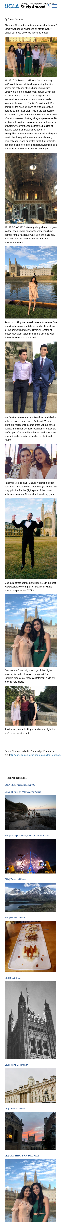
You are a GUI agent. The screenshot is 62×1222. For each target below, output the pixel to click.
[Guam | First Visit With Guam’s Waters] (30, 812)
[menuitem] (46, 6)
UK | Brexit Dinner (13, 978)
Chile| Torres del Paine (15, 879)
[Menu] (53, 6)
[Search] (46, 6)
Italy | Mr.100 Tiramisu (15, 917)
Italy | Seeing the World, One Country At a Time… (28, 835)
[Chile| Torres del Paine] (30, 897)
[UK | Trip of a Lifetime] (30, 1131)
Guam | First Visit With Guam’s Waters (23, 792)
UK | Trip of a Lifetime (15, 1108)
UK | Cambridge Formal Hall (22, 1155)
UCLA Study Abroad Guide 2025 (20, 785)
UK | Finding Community (16, 1065)
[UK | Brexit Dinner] (30, 1020)
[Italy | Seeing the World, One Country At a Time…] (30, 856)
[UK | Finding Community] (30, 1085)
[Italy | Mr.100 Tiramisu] (30, 946)
